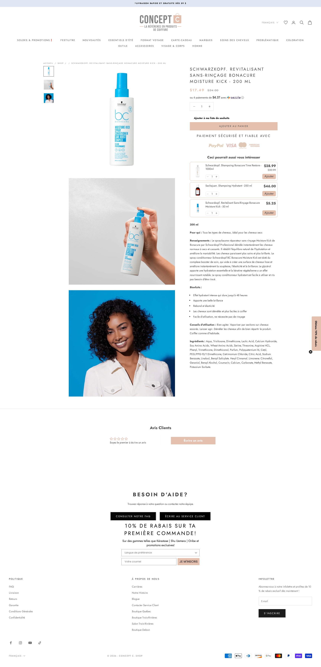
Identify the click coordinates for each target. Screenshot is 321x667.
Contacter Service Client (145, 605)
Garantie (13, 605)
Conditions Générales (21, 611)
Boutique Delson (141, 630)
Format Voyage (152, 40)
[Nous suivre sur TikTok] (40, 643)
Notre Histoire (140, 593)
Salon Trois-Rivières (142, 623)
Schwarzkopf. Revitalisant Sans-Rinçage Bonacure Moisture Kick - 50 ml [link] (232, 204)
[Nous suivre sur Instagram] (20, 643)
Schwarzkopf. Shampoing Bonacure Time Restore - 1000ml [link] (233, 167)
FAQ (11, 586)
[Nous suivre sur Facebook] (11, 643)
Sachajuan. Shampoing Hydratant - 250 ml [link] (228, 185)
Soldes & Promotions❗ (35, 40)
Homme (197, 46)
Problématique (268, 40)
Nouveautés (92, 40)
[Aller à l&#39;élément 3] (48, 98)
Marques (206, 40)
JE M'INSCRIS (188, 561)
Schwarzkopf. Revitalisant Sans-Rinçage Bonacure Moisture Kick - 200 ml (118, 63)
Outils (123, 46)
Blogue (136, 599)
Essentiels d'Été (121, 40)
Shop (61, 63)
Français (268, 22)
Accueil (48, 63)
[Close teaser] (310, 352)
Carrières (137, 586)
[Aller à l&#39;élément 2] (48, 84)
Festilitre (68, 40)
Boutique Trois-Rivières (144, 617)
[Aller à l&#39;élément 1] (48, 71)
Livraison (14, 593)
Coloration (295, 40)
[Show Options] (196, 552)
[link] (198, 171)
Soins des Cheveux (234, 40)
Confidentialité (17, 617)
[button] (234, 97)
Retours (13, 599)
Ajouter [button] (269, 176)
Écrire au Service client (185, 516)
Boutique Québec (141, 611)
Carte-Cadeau (181, 40)
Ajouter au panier (233, 126)
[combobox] (159, 552)
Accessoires (144, 46)
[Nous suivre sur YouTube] (30, 643)
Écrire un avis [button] (193, 440)
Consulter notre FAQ (133, 516)
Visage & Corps (173, 46)
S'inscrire (272, 613)
